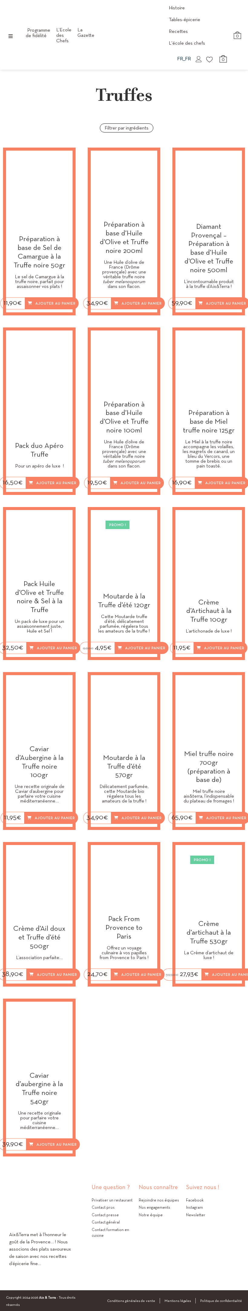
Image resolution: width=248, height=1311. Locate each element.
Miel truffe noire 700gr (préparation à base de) (208, 766)
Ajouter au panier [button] (55, 303)
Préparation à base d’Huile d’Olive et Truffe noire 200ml (124, 237)
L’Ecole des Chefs (63, 35)
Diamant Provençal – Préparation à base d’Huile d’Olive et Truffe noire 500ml (208, 248)
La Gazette (85, 32)
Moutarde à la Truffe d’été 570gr (124, 766)
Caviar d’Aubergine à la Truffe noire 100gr (39, 762)
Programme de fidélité (38, 32)
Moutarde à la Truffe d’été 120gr (124, 600)
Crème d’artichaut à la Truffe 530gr (209, 932)
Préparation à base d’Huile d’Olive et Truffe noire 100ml (124, 417)
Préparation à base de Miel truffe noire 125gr (209, 421)
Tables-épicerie (184, 19)
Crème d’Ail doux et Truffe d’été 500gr (39, 937)
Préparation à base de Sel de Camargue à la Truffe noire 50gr (39, 251)
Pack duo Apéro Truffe (39, 450)
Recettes (178, 31)
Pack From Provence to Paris (124, 927)
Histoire (177, 8)
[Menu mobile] (10, 36)
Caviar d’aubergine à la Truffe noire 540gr (39, 1088)
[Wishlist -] (210, 59)
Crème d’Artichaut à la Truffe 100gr (208, 611)
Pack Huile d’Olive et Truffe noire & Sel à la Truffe (39, 596)
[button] (63, 161)
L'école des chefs (187, 43)
